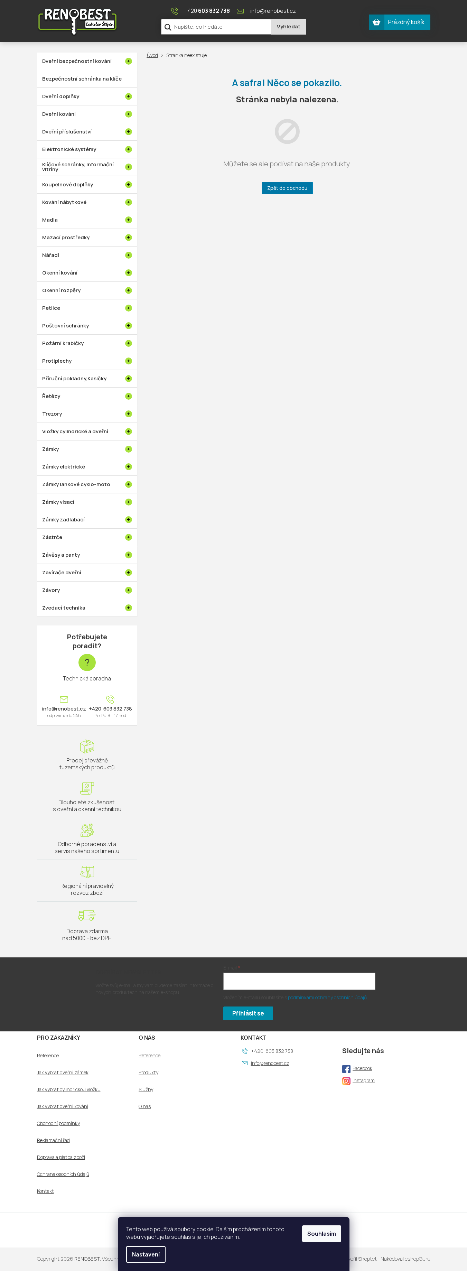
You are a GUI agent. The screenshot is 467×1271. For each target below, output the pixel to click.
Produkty (148, 1072)
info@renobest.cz (64, 709)
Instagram (364, 1080)
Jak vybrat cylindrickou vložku (69, 1089)
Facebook (362, 1068)
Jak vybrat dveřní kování (62, 1106)
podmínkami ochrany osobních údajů (327, 997)
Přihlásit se (248, 1013)
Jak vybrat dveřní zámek (62, 1072)
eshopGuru (417, 1258)
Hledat (288, 27)
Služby (146, 1089)
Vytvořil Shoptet (358, 1258)
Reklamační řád (53, 1140)
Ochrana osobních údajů (63, 1174)
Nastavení (146, 1254)
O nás (145, 1106)
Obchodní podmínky (58, 1123)
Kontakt (45, 1191)
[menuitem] (87, 61)
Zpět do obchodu (287, 188)
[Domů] (154, 55)
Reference (48, 1055)
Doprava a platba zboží (61, 1157)
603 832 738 (117, 709)
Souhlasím (321, 1233)
